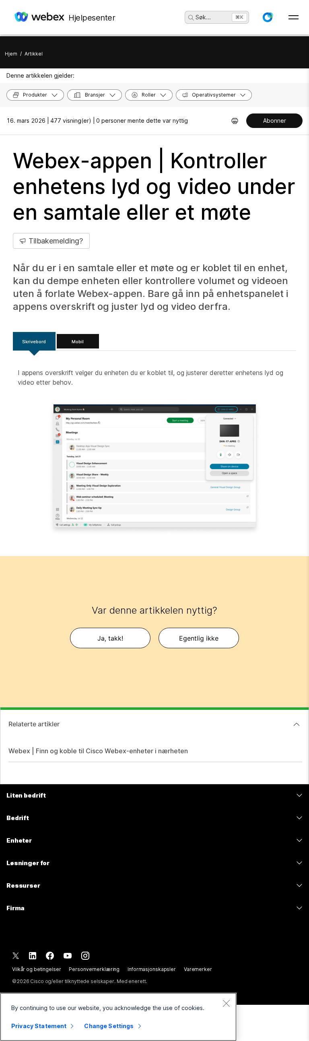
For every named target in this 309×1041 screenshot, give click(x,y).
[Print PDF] (235, 120)
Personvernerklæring (94, 969)
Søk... (203, 17)
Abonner (274, 120)
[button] (267, 17)
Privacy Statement (38, 1025)
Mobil (78, 341)
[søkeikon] (191, 18)
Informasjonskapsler (152, 969)
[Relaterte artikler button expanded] (297, 724)
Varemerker (198, 969)
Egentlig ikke (198, 638)
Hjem (11, 54)
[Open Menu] (293, 17)
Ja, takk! (110, 638)
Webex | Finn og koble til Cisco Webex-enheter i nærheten (98, 751)
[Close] (226, 1003)
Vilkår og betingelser (36, 969)
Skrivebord (34, 341)
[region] (118, 1017)
